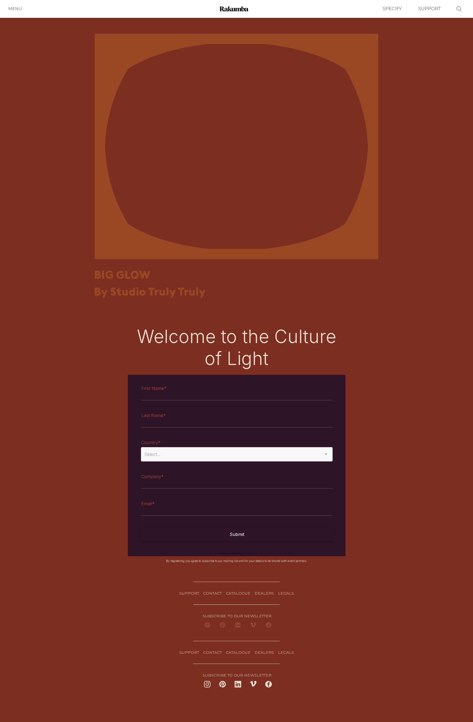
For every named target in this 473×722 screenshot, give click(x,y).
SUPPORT (429, 8)
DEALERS (264, 593)
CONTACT (212, 593)
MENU (15, 8)
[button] (15, 9)
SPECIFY (392, 8)
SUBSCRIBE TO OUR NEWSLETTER (236, 615)
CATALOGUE (238, 593)
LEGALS (286, 593)
